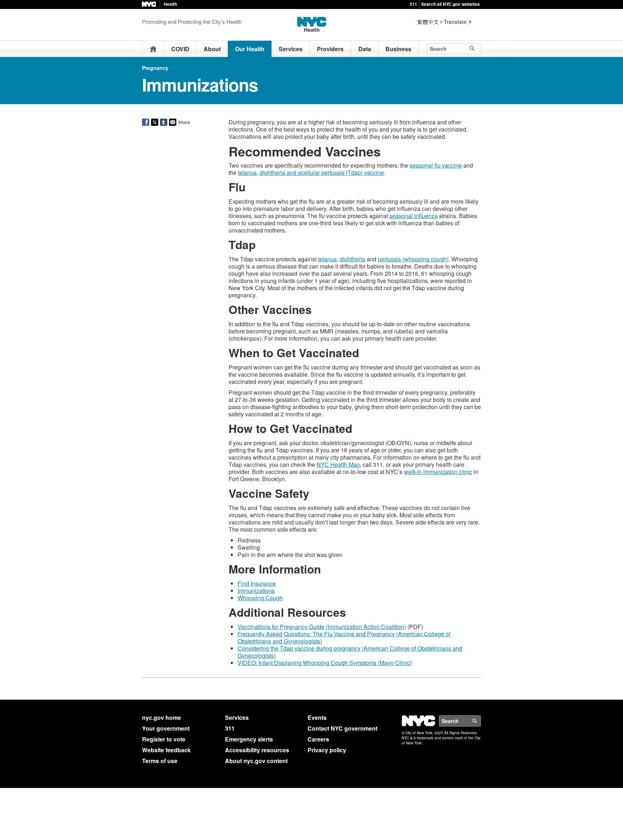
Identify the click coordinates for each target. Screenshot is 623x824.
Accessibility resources (257, 750)
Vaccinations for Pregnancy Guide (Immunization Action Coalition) (322, 627)
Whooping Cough (260, 598)
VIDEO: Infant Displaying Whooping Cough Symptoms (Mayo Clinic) (325, 663)
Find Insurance (257, 583)
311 (413, 4)
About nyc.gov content (256, 761)
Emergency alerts (249, 739)
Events (317, 717)
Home (153, 49)
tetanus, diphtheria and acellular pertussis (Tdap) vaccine (311, 172)
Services (290, 49)
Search (480, 721)
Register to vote (163, 739)
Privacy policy (327, 750)
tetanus (327, 259)
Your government (166, 728)
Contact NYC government (342, 728)
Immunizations (256, 590)
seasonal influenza (413, 216)
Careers (318, 739)
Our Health (249, 49)
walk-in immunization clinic (438, 472)
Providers (330, 49)
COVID (180, 49)
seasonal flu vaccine (436, 165)
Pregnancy (155, 67)
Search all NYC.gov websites (450, 4)
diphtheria (352, 259)
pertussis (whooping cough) (413, 259)
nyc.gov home (161, 717)
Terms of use (159, 761)
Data (364, 49)
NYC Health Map (338, 464)
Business (398, 49)
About (212, 49)
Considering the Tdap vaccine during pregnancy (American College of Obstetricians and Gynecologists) (350, 652)
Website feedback (166, 750)
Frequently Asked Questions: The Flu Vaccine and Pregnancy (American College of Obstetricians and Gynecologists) (344, 637)
